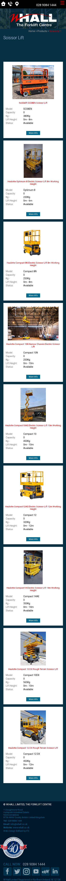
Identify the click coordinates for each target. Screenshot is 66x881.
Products (42, 31)
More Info (33, 133)
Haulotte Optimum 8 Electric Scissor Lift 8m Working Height (33, 182)
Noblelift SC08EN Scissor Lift (33, 103)
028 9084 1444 (46, 5)
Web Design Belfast (13, 831)
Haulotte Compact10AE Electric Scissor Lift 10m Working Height (33, 426)
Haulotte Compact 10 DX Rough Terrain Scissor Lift (33, 669)
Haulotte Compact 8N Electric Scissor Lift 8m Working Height (33, 264)
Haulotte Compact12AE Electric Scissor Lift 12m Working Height (33, 507)
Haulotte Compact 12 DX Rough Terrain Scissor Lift (33, 748)
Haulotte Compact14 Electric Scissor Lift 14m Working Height (33, 589)
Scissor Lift (55, 31)
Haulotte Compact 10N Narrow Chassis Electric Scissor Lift (33, 345)
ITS (27, 831)
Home (32, 31)
